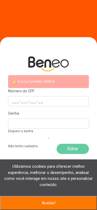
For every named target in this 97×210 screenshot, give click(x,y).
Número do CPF (21, 91)
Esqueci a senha (20, 131)
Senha (13, 113)
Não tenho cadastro (23, 146)
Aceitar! (49, 203)
